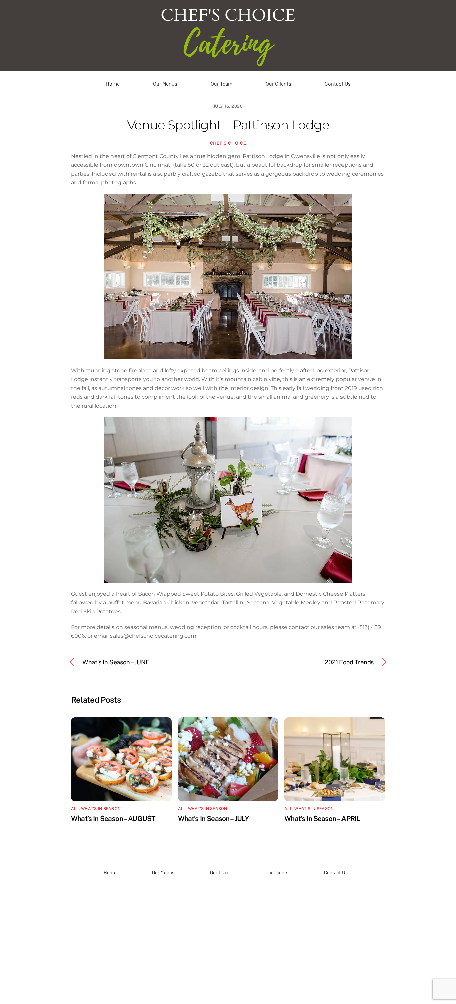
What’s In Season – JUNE (115, 662)
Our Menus (165, 83)
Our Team (221, 83)
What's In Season (101, 808)
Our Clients (278, 83)
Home (113, 83)
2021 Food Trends (349, 662)
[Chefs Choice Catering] (228, 65)
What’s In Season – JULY (213, 818)
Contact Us (338, 83)
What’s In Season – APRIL (322, 818)
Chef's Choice (228, 143)
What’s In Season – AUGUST (113, 818)
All (75, 808)
